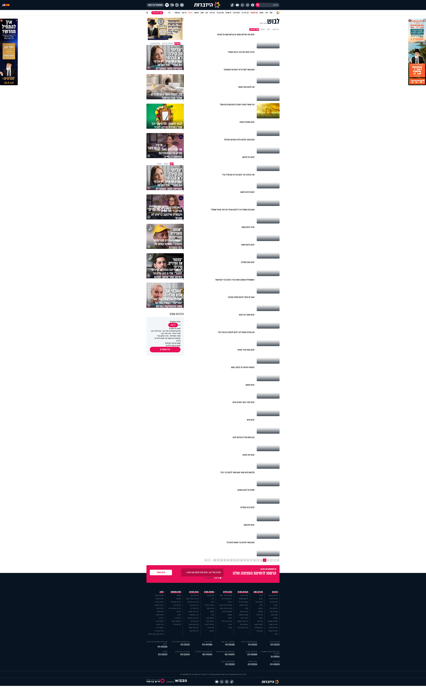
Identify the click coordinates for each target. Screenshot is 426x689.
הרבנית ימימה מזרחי (175, 608)
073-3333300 (252, 654)
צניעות (179, 611)
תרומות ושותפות (273, 621)
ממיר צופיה (276, 661)
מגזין (266, 12)
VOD (271, 12)
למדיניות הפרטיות (209, 578)
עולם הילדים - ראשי (226, 595)
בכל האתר (275, 29)
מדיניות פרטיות (273, 595)
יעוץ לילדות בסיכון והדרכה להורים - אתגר (157, 643)
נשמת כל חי (159, 628)
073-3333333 (275, 664)
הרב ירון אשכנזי (194, 615)
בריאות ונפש (210, 618)
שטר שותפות (254, 12)
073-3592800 (207, 644)
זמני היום (212, 12)
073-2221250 (252, 664)
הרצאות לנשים (176, 621)
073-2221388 (230, 644)
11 (238, 560)
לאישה (179, 595)
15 (225, 560)
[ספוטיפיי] (167, 5)
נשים (261, 605)
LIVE (169, 13)
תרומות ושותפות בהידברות (249, 642)
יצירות (230, 624)
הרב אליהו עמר (194, 631)
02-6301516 (275, 656)
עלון (207, 12)
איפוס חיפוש (263, 23)
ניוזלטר (275, 605)
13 (231, 560)
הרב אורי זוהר (194, 621)
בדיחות (230, 602)
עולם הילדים (236, 12)
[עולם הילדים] (182, 5)
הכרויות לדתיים (209, 624)
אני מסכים (212, 578)
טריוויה (230, 618)
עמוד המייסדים (273, 628)
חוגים (230, 628)
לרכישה (173, 325)
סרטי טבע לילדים (226, 621)
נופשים (275, 618)
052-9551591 (230, 654)
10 (241, 560)
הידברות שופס (273, 624)
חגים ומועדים (259, 628)
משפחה (260, 611)
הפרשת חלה (177, 624)
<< (278, 560)
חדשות (261, 12)
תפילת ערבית (159, 602)
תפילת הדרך (159, 621)
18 (215, 560)
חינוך (212, 615)
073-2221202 (230, 664)
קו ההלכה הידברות (251, 651)
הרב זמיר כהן (245, 12)
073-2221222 (275, 644)
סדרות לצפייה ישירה (226, 608)
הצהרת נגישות (273, 631)
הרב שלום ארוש (194, 624)
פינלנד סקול (210, 608)
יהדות (261, 595)
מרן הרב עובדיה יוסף (192, 599)
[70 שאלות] (172, 5)
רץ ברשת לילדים (227, 599)
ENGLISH (177, 12)
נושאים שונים (209, 592)
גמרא (212, 602)
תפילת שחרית (159, 595)
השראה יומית (244, 624)
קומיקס (230, 615)
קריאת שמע (159, 615)
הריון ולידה (178, 618)
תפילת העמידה (158, 605)
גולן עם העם (244, 611)
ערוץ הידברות (273, 599)
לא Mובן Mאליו (243, 599)
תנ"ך (212, 599)
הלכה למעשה (243, 605)
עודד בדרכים (244, 595)
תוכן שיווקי (260, 631)
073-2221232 (185, 644)
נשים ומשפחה (176, 592)
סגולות (212, 611)
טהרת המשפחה (176, 602)
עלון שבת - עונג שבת (228, 642)
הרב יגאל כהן (195, 608)
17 (218, 560)
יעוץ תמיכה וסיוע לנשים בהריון (225, 651)
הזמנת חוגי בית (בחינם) (182, 651)
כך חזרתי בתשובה (242, 621)
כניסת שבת (274, 615)
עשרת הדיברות (209, 605)
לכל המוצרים (165, 349)
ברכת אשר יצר (159, 631)
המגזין (261, 599)
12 (235, 560)
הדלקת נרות (177, 605)
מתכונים (178, 599)
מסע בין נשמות (243, 615)
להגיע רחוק (244, 618)
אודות (276, 634)
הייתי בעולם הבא (243, 628)
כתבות (262, 29)
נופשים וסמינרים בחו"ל (228, 661)
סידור (162, 592)
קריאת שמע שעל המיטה (155, 634)
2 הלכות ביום (274, 608)
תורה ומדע (259, 615)
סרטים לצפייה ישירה (225, 605)
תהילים (161, 618)
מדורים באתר (258, 592)
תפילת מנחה (159, 599)
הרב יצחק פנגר (194, 605)
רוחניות (260, 608)
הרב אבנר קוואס (194, 628)
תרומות (190, 12)
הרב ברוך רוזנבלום (193, 618)
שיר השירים (159, 624)
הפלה (179, 615)
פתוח (246, 608)
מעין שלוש (160, 611)
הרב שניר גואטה (193, 611)
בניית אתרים (170, 682)
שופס (202, 12)
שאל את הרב (220, 12)
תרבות (261, 618)
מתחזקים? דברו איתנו (155, 5)
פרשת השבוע (258, 624)
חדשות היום (259, 602)
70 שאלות (228, 12)
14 (228, 560)
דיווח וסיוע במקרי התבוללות (204, 651)
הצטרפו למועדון (156, 13)
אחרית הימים (210, 621)
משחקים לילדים (227, 611)
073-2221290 (185, 654)
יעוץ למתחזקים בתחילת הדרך (180, 642)
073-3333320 (162, 646)
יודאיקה (212, 631)
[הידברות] (207, 5)
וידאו (268, 29)
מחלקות (196, 12)
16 (221, 560)
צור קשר (184, 12)
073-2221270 (162, 654)
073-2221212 (252, 644)
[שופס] (177, 5)
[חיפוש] (257, 5)
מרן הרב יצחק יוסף (193, 602)
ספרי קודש (211, 628)
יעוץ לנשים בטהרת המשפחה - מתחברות (270, 652)
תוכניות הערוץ (243, 592)
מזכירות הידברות (275, 642)
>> (206, 560)
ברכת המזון (160, 608)
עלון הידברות (274, 602)
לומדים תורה (210, 595)
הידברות (275, 592)
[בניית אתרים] (181, 682)
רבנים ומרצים (194, 592)
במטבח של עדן (243, 602)
